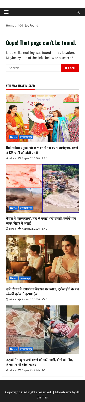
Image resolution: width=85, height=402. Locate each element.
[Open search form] (78, 12)
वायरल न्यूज (25, 278)
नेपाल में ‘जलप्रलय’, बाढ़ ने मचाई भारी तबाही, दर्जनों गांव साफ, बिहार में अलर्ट (41, 221)
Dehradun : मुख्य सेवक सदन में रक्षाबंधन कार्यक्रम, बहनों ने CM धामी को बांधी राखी (42, 150)
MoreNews (63, 392)
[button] (6, 12)
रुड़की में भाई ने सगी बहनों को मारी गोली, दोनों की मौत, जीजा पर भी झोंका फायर (39, 362)
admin (12, 158)
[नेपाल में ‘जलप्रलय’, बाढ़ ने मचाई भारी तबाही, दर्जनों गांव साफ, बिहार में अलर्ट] (42, 188)
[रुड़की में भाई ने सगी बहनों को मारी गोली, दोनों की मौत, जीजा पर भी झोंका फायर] (42, 329)
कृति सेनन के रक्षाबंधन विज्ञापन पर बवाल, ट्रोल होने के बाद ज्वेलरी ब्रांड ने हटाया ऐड (42, 291)
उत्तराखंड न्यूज (26, 137)
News (13, 137)
